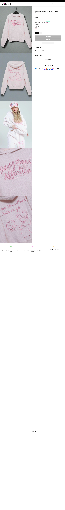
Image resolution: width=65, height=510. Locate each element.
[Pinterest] (50, 65)
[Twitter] (48, 65)
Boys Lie (36, 8)
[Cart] (62, 4)
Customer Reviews (48, 59)
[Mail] (52, 65)
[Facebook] (46, 65)
